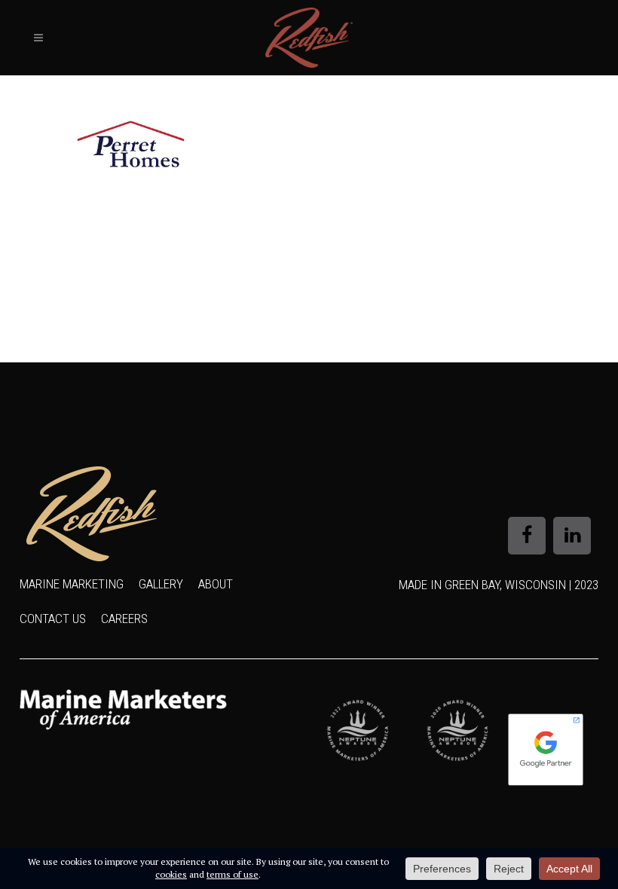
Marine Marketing (72, 583)
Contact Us (53, 618)
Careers (124, 618)
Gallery (161, 583)
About (215, 583)
